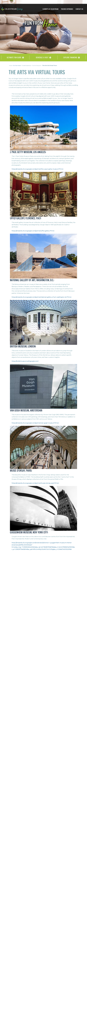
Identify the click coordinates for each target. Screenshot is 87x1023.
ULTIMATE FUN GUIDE (14, 57)
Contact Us (79, 9)
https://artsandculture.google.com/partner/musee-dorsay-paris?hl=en (35, 483)
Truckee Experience (67, 9)
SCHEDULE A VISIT (42, 57)
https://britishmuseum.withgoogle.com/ (25, 361)
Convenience (65, 31)
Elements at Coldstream (50, 9)
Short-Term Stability (65, 22)
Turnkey (63, 27)
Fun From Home (65, 13)
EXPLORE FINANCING (70, 57)
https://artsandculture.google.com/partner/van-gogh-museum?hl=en (35, 423)
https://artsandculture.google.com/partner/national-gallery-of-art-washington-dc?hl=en (41, 297)
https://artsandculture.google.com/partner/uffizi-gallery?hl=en (33, 231)
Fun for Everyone (66, 17)
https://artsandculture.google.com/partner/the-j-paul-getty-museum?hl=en (37, 169)
